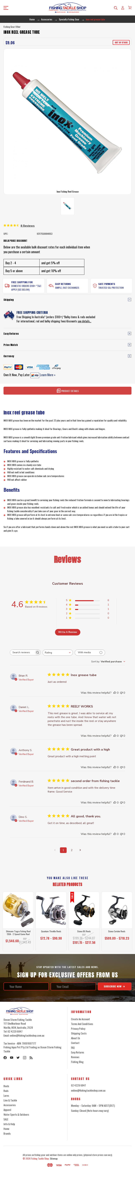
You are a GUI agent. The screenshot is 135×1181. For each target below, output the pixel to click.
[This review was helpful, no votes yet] (115, 693)
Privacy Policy (78, 1028)
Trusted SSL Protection (111, 287)
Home (6, 1129)
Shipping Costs (78, 1033)
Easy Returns (63, 284)
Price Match (11, 345)
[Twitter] (18, 1057)
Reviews (75, 1057)
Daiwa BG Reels (84, 931)
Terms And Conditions (82, 1024)
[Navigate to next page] (80, 850)
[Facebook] (5, 1057)
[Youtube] (11, 1057)
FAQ (73, 1047)
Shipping (9, 300)
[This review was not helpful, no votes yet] (121, 693)
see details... (84, 321)
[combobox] (58, 653)
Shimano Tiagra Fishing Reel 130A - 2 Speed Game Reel (18, 932)
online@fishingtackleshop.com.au (88, 1090)
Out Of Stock (117, 946)
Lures (6, 1095)
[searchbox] (22, 652)
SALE (6, 1119)
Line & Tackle (10, 1100)
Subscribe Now (113, 986)
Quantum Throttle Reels (51, 931)
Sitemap (54, 1158)
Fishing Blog (77, 1062)
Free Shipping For (22, 282)
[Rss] (31, 1057)
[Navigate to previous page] (55, 850)
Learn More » (47, 374)
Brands (7, 1133)
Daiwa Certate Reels (116, 931)
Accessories (10, 1105)
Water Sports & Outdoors (16, 1114)
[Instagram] (24, 1057)
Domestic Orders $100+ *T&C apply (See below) (26, 287)
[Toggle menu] (18, 7)
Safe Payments (106, 284)
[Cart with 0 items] (129, 7)
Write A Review (67, 632)
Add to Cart (17, 946)
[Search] (115, 8)
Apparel (7, 1110)
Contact (75, 1043)
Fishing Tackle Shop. (40, 1158)
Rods (6, 1091)
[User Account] (122, 8)
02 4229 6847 (78, 1085)
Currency (9, 356)
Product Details (70, 391)
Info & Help (9, 1124)
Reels (6, 1086)
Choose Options (51, 946)
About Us (75, 1038)
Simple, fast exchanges (67, 287)
